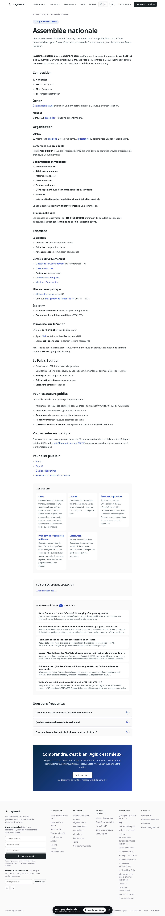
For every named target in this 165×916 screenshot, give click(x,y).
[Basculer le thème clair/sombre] (112, 4)
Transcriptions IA (58, 833)
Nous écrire (146, 815)
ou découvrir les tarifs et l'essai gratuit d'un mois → (82, 779)
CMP (44, 336)
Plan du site (155, 910)
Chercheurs (78, 834)
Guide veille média (127, 870)
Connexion (145, 823)
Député (39, 466)
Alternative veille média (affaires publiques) (126, 877)
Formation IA (101, 826)
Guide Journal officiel (128, 855)
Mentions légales (120, 910)
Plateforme (38, 4)
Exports (54, 845)
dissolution (50, 117)
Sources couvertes (126, 894)
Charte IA (123, 883)
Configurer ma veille (82, 846)
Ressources (69, 4)
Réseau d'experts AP (104, 818)
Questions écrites (44, 268)
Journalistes (78, 830)
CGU (146, 910)
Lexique (45, 14)
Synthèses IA (56, 837)
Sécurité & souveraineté (124, 889)
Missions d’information (47, 282)
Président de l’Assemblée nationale (53, 475)
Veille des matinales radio (59, 817)
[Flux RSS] (13, 888)
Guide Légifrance (126, 851)
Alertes (54, 841)
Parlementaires (79, 826)
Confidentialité (135, 910)
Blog (120, 822)
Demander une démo (145, 4)
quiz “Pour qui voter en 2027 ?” (69, 442)
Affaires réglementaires (79, 821)
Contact (92, 4)
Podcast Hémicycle (127, 826)
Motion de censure (45, 294)
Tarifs (82, 4)
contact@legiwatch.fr (150, 827)
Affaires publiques (81, 815)
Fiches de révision (126, 847)
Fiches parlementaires (57, 850)
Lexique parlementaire (125, 835)
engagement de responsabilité (60, 298)
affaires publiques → (46, 590)
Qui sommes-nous (126, 898)
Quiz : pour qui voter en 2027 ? (128, 817)
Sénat (38, 461)
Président (52, 138)
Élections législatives (43, 105)
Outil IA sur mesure (104, 830)
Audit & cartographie (105, 822)
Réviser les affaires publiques (127, 842)
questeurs (83, 138)
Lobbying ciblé (102, 834)
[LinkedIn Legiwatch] (7, 888)
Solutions (54, 4)
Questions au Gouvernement (50, 263)
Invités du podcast (127, 830)
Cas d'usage (78, 838)
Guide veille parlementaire (125, 864)
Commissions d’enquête (47, 277)
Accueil (36, 14)
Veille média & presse (57, 823)
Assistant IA (56, 829)
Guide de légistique (127, 859)
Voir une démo (82, 775)
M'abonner (39, 881)
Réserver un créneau (150, 819)
